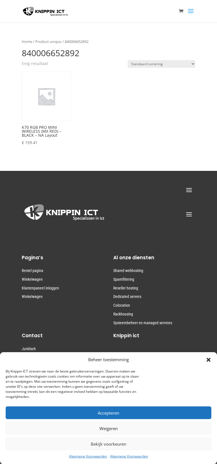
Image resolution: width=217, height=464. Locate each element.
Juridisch (29, 349)
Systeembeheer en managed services (142, 323)
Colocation (121, 305)
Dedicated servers (127, 296)
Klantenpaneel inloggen (40, 288)
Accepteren (108, 413)
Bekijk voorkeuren (108, 444)
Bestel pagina (32, 270)
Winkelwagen (32, 279)
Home (27, 41)
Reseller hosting (125, 288)
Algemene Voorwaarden (88, 456)
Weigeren (108, 428)
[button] (208, 360)
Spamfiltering (123, 279)
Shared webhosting (128, 270)
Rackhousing (123, 314)
